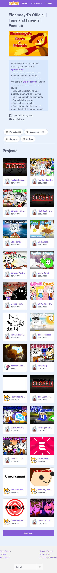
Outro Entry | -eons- (45, 458)
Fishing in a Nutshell (45, 427)
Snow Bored (43, 272)
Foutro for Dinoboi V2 (18, 396)
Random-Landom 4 (45, 180)
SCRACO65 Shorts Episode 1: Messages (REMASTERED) (18, 427)
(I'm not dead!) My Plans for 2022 (18, 334)
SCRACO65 (15, 183)
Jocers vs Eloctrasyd (18, 365)
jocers (13, 368)
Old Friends (16, 241)
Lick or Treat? (17, 303)
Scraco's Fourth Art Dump (18, 210)
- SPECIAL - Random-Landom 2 (18, 458)
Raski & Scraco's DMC (18, 180)
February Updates (45, 489)
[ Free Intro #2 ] (18, 520)
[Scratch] (14, 3)
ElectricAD (15, 400)
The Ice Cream (44, 334)
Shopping (42, 365)
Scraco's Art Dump (18, 272)
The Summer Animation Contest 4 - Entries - (45, 396)
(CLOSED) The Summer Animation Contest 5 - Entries (45, 210)
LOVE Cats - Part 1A (45, 303)
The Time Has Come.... (18, 489)
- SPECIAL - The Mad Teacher (45, 520)
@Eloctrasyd (17, 69)
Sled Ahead (43, 241)
